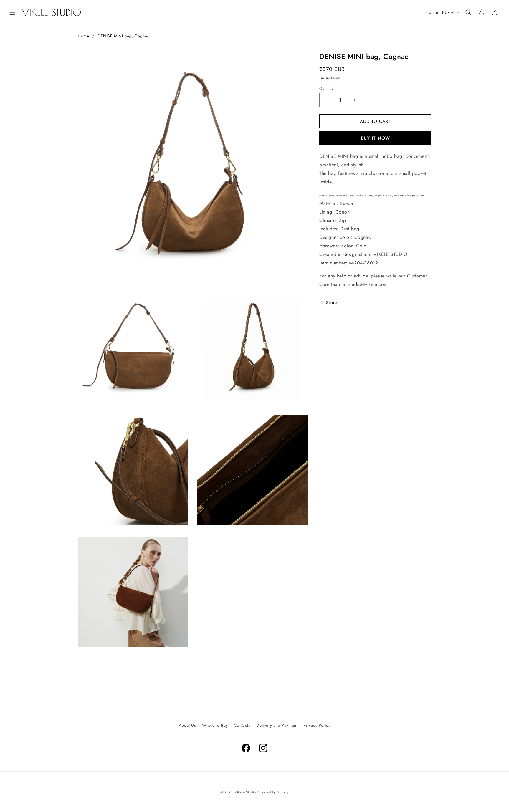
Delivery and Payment (276, 725)
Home (83, 36)
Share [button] (331, 303)
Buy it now (375, 138)
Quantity (326, 88)
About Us (187, 725)
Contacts (242, 725)
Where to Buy (215, 725)
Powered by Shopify (273, 792)
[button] (12, 12)
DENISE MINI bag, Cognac (123, 36)
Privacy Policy (316, 725)
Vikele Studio (245, 792)
